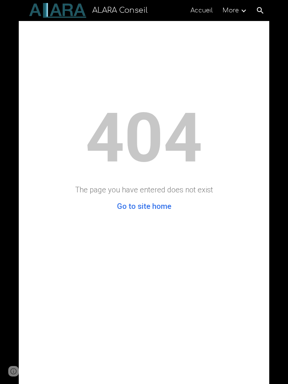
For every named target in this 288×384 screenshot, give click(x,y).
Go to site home (144, 206)
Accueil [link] (201, 10)
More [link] (230, 10)
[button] (260, 11)
